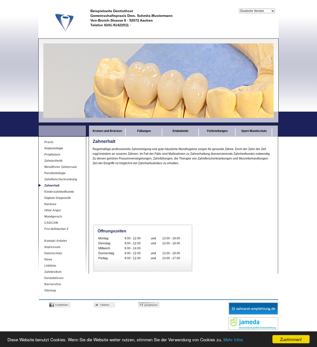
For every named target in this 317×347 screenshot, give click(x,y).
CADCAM (51, 222)
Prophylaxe (52, 154)
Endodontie (180, 131)
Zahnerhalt (51, 185)
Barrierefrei (52, 284)
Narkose (50, 204)
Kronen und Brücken (107, 131)
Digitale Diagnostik (57, 198)
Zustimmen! (291, 339)
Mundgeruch (53, 216)
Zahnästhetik (53, 160)
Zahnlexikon (52, 272)
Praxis (48, 142)
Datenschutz (53, 253)
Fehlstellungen (217, 131)
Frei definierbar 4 (56, 229)
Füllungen (144, 131)
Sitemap (50, 290)
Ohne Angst (52, 210)
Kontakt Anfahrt (55, 241)
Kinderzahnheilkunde (59, 191)
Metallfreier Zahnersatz (60, 167)
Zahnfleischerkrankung (60, 179)
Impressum (52, 247)
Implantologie (53, 148)
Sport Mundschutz (254, 131)
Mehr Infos (233, 339)
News (48, 259)
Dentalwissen (53, 278)
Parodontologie (55, 173)
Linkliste (50, 265)
